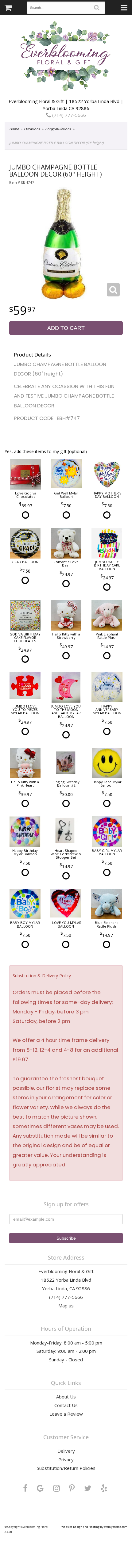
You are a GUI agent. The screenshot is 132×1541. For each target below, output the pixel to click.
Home (14, 129)
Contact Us (66, 1405)
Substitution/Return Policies (66, 1468)
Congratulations (58, 129)
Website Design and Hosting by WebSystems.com (94, 1527)
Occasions (32, 129)
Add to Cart (66, 328)
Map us (66, 1306)
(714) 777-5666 (68, 115)
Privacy (66, 1459)
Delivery (66, 1451)
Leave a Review (66, 1414)
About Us (66, 1397)
